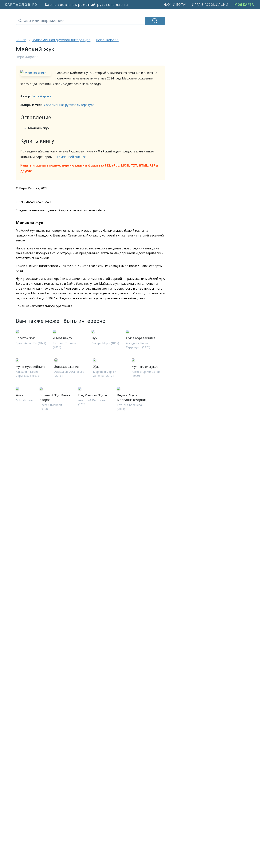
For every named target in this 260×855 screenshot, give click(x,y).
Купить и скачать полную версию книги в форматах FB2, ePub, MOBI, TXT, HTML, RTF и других (89, 168)
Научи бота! (175, 4)
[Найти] (155, 21)
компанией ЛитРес (71, 157)
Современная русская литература (69, 105)
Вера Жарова (41, 96)
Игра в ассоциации (210, 4)
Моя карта (244, 4)
